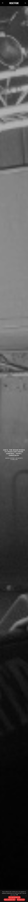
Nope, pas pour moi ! (9, 899)
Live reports (19, 458)
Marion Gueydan (10, 458)
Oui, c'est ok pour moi (14, 897)
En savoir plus (20, 899)
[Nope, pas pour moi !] (26, 896)
